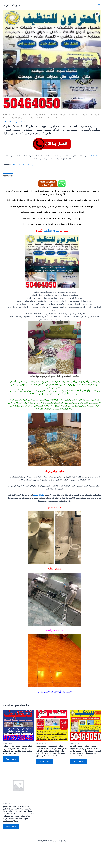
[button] (97, 14)
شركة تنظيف (95, 155)
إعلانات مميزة (20, 121)
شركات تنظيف (94, 114)
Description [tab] (8, 176)
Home (5, 114)
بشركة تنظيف (38, 495)
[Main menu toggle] (98, 4)
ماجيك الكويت (11, 5)
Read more (11, 759)
